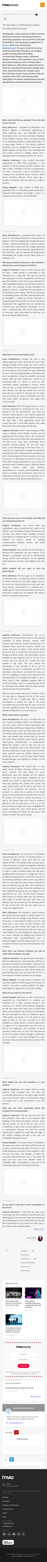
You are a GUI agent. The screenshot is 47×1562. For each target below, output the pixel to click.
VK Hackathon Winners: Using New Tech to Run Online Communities (13, 1330)
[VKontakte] (5, 19)
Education (6, 1501)
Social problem (25, 1270)
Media (4, 1513)
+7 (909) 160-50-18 (8, 1523)
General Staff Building (27, 1263)
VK (32, 1251)
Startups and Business (10, 1505)
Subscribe (23, 1366)
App (35, 1259)
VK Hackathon (25, 1259)
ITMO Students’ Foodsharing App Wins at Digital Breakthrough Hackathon (33, 1304)
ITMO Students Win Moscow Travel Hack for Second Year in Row (14, 1303)
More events (35, 1396)
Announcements (13, 1383)
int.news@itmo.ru (16, 1423)
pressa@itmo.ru (7, 1526)
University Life (7, 1509)
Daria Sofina (31, 1238)
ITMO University (22, 1439)
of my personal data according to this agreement (23, 1373)
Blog (4, 1517)
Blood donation (25, 1267)
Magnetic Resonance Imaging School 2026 (19, 1388)
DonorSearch (10, 48)
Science (5, 1497)
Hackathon (24, 1251)
